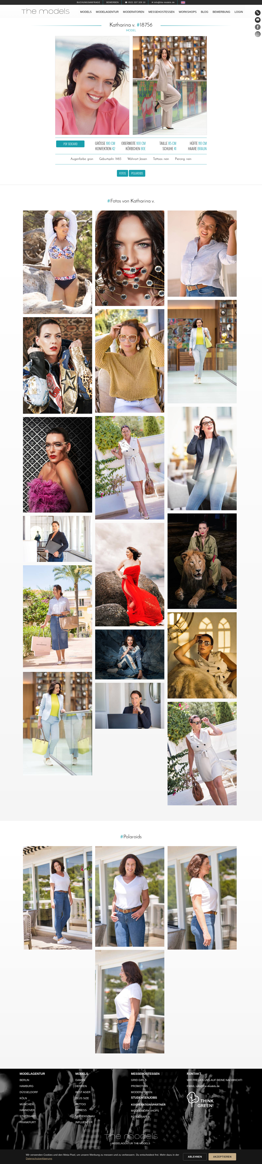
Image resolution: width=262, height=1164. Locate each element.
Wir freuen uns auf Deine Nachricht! (214, 1080)
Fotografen (140, 1116)
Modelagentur (107, 11)
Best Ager (83, 1092)
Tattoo (80, 1104)
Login (239, 11)
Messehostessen (161, 11)
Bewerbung (221, 11)
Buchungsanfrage (88, 2)
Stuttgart (28, 1116)
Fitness (81, 1110)
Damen (80, 1080)
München (27, 1104)
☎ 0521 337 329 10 (135, 2)
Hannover (27, 1110)
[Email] (258, 20)
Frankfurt (28, 1122)
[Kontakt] (258, 13)
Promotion (139, 1086)
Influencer (84, 1122)
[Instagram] (258, 34)
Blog (204, 11)
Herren (81, 1086)
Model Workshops (145, 1110)
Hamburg (27, 1086)
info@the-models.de (208, 1086)
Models (86, 11)
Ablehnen (195, 1156)
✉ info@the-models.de (163, 2)
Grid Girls (139, 1080)
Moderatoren (133, 11)
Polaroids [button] (137, 173)
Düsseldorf (29, 1092)
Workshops (188, 11)
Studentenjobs (144, 1097)
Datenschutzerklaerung (39, 1158)
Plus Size (82, 1098)
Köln (23, 1098)
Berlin (24, 1080)
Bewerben (112, 2)
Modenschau (85, 1116)
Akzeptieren (222, 1156)
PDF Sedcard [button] (70, 144)
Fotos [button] (122, 173)
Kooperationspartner (148, 1104)
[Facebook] (258, 27)
